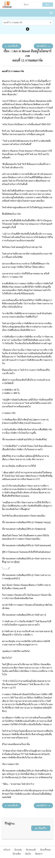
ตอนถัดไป (42, 46)
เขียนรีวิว (42, 828)
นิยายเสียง (17, 853)
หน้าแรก (6, 849)
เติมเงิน (28, 853)
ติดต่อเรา (38, 853)
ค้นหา (48, 4)
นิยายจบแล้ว (31, 849)
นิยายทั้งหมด (45, 849)
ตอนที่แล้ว (12, 46)
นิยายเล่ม (18, 849)
